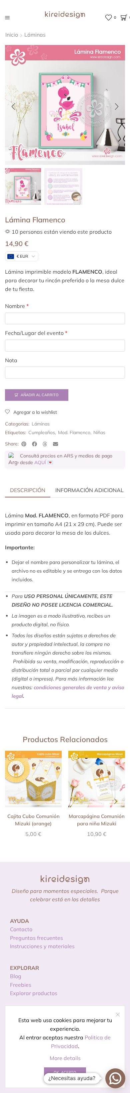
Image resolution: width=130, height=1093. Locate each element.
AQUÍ (40, 462)
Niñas (99, 432)
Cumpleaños (41, 432)
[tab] (27, 490)
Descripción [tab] (27, 490)
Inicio (11, 34)
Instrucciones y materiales (42, 946)
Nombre (17, 306)
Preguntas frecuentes (36, 938)
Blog (15, 976)
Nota (11, 360)
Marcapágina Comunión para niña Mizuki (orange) (97, 823)
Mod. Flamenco (74, 432)
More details (65, 1058)
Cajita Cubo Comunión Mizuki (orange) (33, 820)
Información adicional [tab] (89, 490)
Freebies (20, 984)
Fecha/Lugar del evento (36, 333)
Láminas (35, 34)
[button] (13, 106)
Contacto (21, 929)
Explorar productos (33, 993)
